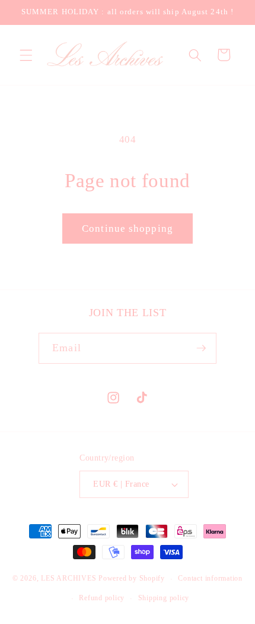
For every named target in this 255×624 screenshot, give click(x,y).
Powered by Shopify (131, 579)
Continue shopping (127, 228)
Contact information (210, 578)
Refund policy (102, 598)
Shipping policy (164, 598)
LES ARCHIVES (68, 579)
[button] (26, 54)
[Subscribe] (201, 348)
